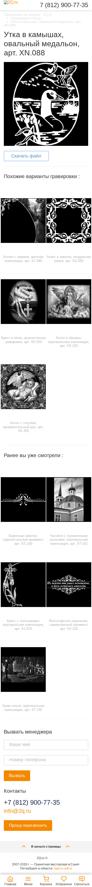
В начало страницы (46, 846)
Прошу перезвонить (28, 825)
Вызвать (17, 775)
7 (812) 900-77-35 (64, 5)
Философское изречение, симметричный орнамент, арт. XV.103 (68, 625)
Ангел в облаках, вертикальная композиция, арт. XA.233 (68, 342)
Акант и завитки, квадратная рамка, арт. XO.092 (69, 259)
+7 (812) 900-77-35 (32, 802)
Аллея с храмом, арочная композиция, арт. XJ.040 (23, 259)
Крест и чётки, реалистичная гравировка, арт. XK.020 (23, 340)
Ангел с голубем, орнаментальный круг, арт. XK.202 (23, 427)
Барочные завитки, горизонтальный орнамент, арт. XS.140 (23, 540)
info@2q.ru (17, 811)
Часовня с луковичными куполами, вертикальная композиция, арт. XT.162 (69, 540)
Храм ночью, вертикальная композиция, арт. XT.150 (23, 708)
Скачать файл (26, 156)
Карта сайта (63, 868)
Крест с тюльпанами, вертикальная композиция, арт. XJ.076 (23, 625)
